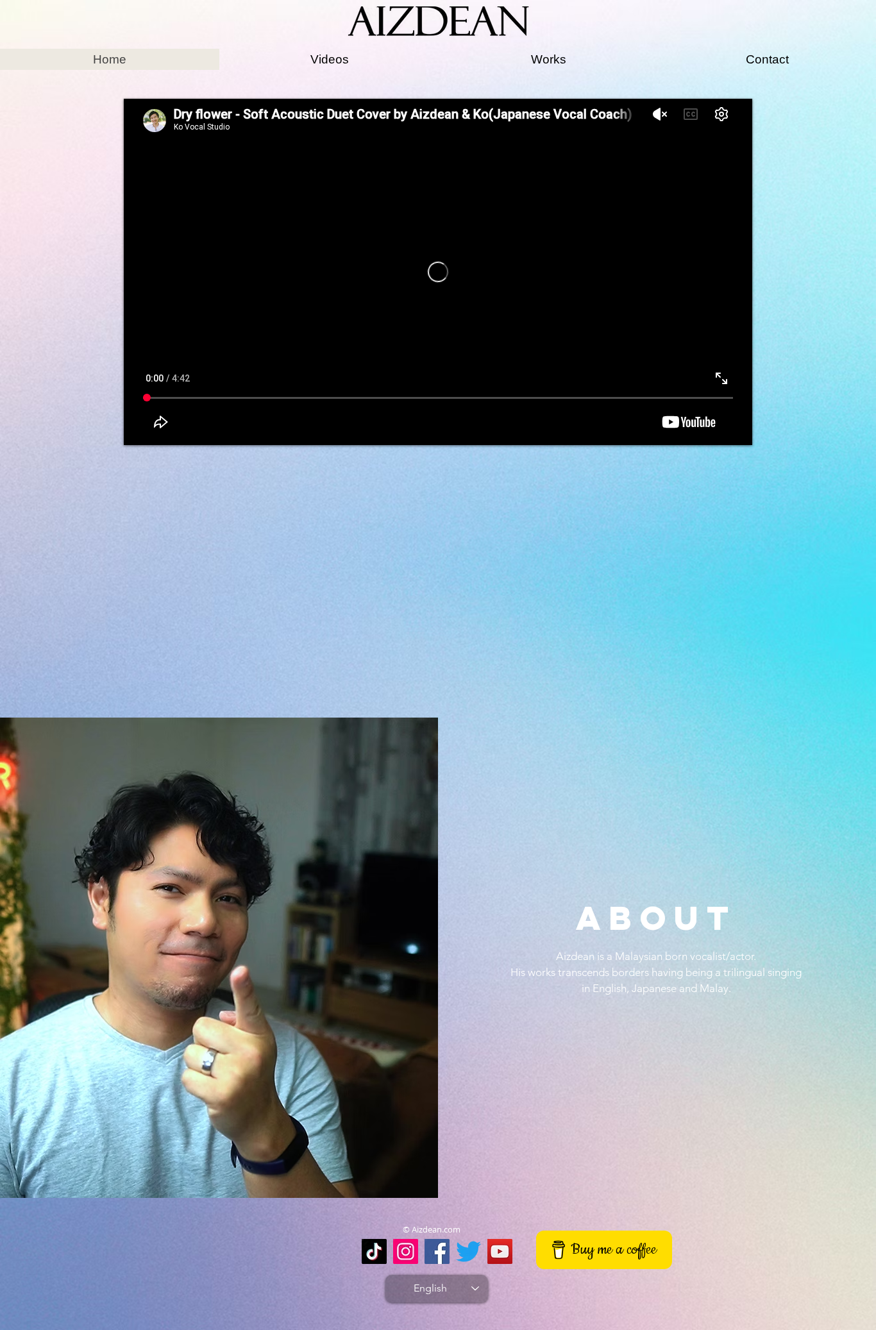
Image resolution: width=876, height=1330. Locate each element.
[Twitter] (468, 1251)
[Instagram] (405, 1251)
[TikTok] (374, 1251)
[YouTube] (499, 1251)
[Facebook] (437, 1251)
